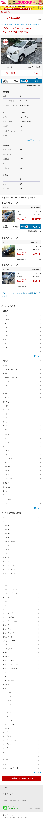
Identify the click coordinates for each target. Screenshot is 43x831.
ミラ (4, 688)
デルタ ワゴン (8, 637)
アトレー (6, 525)
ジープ (5, 414)
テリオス (6, 625)
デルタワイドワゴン (10, 641)
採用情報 (24, 800)
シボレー (6, 418)
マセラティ (7, 470)
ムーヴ (5, 732)
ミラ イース (7, 700)
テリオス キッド (8, 629)
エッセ (5, 553)
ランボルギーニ (8, 478)
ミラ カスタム (8, 704)
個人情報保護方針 (14, 800)
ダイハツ (6, 347)
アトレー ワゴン (8, 529)
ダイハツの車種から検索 (11, 513)
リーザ (5, 760)
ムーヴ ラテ (7, 748)
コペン (5, 581)
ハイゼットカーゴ (9, 661)
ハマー (5, 426)
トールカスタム (8, 649)
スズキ (5, 343)
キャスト (6, 561)
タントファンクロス (10, 621)
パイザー (6, 657)
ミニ (4, 389)
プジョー (6, 491)
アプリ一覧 (5, 817)
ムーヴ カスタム (8, 736)
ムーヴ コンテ (8, 744)
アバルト (6, 455)
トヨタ (5, 316)
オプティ (6, 557)
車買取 (11, 24)
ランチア (6, 474)
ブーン (5, 676)
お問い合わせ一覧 (14, 817)
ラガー (5, 756)
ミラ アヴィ (7, 696)
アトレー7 (6, 533)
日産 (4, 323)
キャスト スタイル (10, 569)
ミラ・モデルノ (8, 720)
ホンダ (5, 327)
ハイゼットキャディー (10, 665)
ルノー (5, 495)
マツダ (5, 331)
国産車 (5, 311)
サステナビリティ (24, 817)
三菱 (4, 339)
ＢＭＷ (5, 373)
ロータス (6, 446)
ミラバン (6, 728)
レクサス (6, 320)
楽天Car (3, 24)
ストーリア (7, 597)
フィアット (7, 462)
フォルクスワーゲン (10, 377)
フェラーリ (7, 466)
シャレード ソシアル (10, 589)
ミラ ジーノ (7, 712)
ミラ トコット (8, 716)
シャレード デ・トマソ (11, 593)
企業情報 (5, 800)
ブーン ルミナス (8, 680)
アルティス (7, 545)
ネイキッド (7, 653)
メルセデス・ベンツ (10, 369)
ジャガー (6, 438)
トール (5, 645)
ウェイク (6, 549)
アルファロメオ (8, 458)
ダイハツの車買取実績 (36, 24)
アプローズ (7, 537)
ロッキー (6, 764)
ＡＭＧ (5, 393)
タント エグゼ (8, 613)
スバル (5, 335)
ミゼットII (6, 684)
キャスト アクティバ (10, 565)
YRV (4, 522)
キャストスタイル (9, 573)
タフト (5, 605)
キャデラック (7, 406)
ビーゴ (5, 672)
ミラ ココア (7, 708)
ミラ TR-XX (7, 692)
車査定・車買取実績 (21, 24)
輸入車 (5, 361)
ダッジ (5, 422)
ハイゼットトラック (10, 669)
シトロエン (7, 487)
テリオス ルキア (8, 633)
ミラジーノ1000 (8, 724)
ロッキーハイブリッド (10, 768)
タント (5, 609)
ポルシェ (6, 385)
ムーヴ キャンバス (9, 740)
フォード (6, 430)
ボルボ (5, 503)
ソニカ (5, 601)
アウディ (6, 381)
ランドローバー (8, 442)
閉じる (36, 356)
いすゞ (5, 351)
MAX (4, 518)
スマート (6, 397)
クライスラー (7, 410)
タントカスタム (8, 617)
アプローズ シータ (9, 541)
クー (4, 577)
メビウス (6, 752)
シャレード (7, 585)
